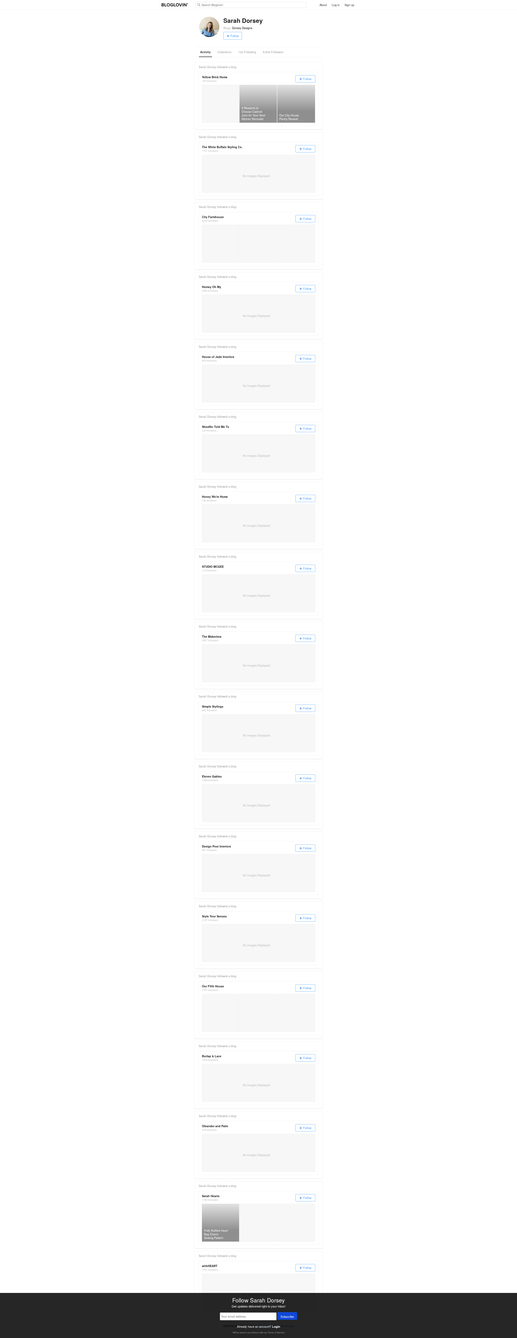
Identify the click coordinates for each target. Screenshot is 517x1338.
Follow (234, 36)
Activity (205, 52)
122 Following (247, 52)
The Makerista (211, 636)
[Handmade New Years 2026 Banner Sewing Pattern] (258, 1223)
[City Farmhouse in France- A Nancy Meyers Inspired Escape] (258, 244)
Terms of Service (276, 1332)
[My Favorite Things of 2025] (296, 1013)
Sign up (349, 5)
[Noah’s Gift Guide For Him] (296, 244)
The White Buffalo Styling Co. (222, 147)
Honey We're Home (215, 497)
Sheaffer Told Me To (215, 427)
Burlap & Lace (211, 1056)
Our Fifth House (213, 986)
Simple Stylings (212, 706)
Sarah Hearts (211, 1196)
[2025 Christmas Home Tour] (258, 1013)
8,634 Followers (273, 52)
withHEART (210, 1266)
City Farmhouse (213, 217)
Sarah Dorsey (207, 67)
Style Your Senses (214, 916)
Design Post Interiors (216, 846)
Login (276, 1326)
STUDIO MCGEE (213, 567)
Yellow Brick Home (214, 77)
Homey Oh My (211, 287)
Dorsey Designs (242, 28)
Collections (224, 52)
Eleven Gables (212, 776)
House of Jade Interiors (218, 357)
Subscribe (287, 1316)
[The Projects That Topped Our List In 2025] (220, 104)
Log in (336, 5)
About (323, 5)
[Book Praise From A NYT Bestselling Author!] (220, 244)
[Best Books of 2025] (220, 1013)
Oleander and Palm (215, 1126)
